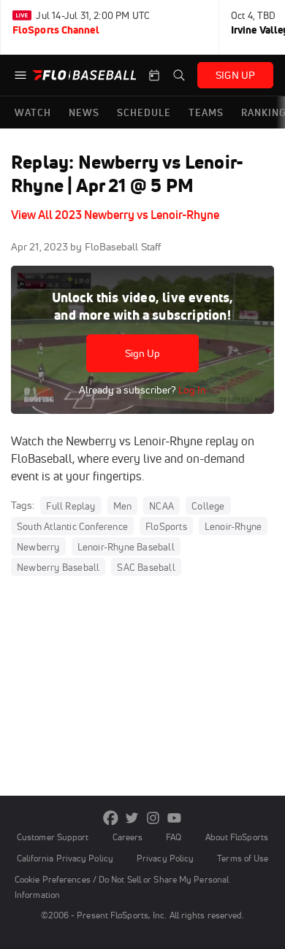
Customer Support (53, 836)
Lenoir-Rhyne (233, 526)
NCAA (161, 506)
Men (122, 506)
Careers (128, 836)
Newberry (38, 547)
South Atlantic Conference (72, 526)
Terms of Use (242, 858)
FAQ (173, 836)
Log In (191, 389)
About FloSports (236, 836)
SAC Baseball (146, 567)
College (207, 506)
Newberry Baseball (58, 567)
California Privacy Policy (65, 858)
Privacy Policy (165, 858)
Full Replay (70, 506)
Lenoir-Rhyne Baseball (126, 547)
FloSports (166, 526)
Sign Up (143, 353)
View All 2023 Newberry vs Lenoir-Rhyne (115, 214)
